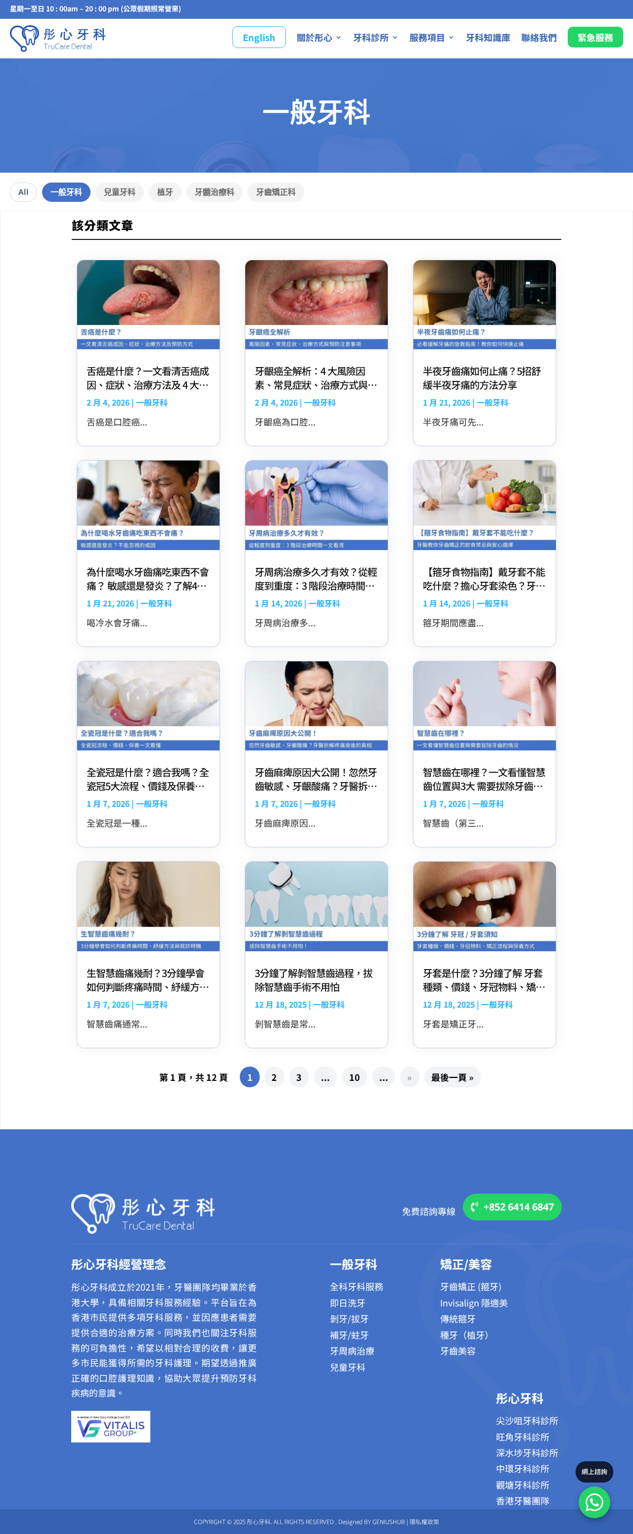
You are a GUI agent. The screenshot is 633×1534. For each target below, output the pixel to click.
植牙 (165, 191)
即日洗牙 (347, 1302)
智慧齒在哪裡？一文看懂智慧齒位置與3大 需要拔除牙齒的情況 (484, 786)
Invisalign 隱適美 (474, 1302)
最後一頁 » (452, 1076)
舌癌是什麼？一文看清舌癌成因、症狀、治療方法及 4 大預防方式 (148, 385)
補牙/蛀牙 (349, 1334)
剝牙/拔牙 (349, 1318)
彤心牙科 (519, 1397)
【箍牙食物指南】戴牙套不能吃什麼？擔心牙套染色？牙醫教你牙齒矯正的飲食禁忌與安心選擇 (484, 592)
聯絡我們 (539, 37)
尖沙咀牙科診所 (527, 1420)
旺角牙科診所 (522, 1436)
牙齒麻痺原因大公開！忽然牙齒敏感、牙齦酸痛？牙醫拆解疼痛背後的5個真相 (316, 786)
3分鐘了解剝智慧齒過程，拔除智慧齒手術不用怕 (313, 980)
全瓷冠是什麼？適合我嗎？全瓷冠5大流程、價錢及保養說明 (148, 786)
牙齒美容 (458, 1350)
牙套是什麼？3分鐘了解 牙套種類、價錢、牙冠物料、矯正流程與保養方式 (484, 987)
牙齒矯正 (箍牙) (470, 1286)
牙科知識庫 (488, 37)
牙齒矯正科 (276, 191)
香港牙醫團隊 (522, 1500)
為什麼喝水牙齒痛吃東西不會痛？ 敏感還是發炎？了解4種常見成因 (148, 585)
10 (354, 1076)
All (23, 191)
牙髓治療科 (214, 191)
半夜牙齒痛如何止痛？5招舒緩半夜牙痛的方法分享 (482, 378)
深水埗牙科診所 (527, 1452)
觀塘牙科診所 (522, 1484)
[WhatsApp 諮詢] (594, 1502)
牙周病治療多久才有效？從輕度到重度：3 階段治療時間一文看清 (316, 585)
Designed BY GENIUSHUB (371, 1521)
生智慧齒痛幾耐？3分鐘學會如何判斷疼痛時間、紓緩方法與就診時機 (148, 987)
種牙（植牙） (467, 1334)
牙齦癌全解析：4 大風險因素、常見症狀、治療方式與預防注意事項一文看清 (316, 385)
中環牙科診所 (522, 1468)
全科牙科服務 (356, 1286)
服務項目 (427, 37)
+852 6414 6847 (519, 1206)
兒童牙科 (120, 191)
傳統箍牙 (458, 1318)
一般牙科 (66, 191)
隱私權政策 (424, 1521)
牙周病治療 (352, 1350)
